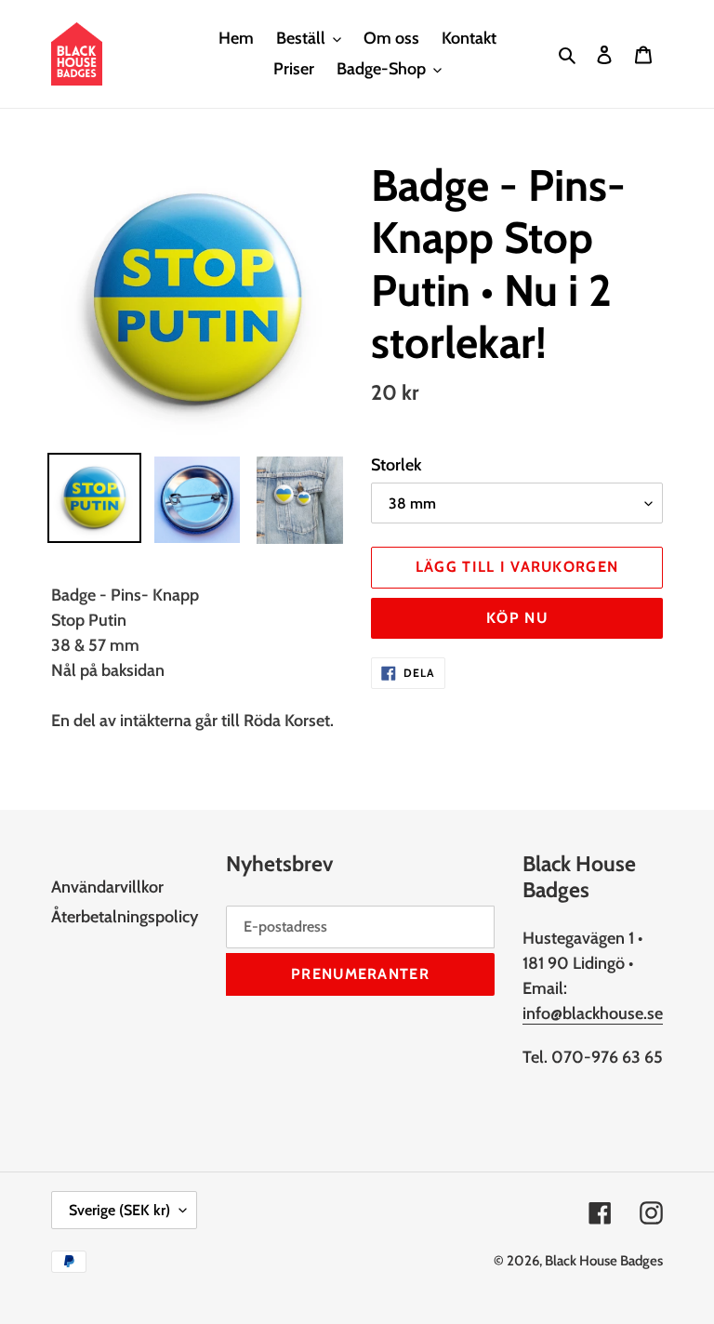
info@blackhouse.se (592, 1013)
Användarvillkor (107, 887)
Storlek (396, 465)
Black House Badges (604, 1260)
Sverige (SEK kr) (119, 1210)
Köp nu (517, 618)
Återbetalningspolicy (124, 917)
